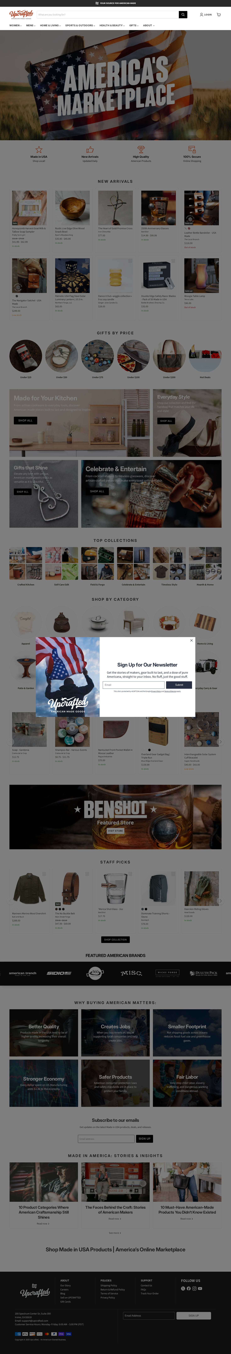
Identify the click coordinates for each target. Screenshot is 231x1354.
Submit (179, 685)
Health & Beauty (111, 25)
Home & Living (49, 25)
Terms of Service (170, 691)
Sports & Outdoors (79, 25)
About (148, 25)
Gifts (133, 25)
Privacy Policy (156, 691)
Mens (30, 25)
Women (14, 25)
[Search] (183, 14)
